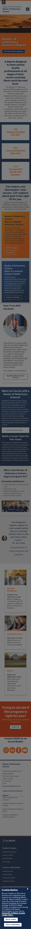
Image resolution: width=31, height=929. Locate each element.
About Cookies (11, 919)
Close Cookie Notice (13, 925)
